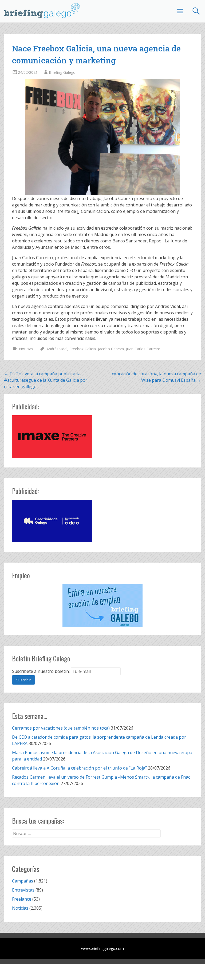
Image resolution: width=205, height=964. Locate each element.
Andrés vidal (56, 348)
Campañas (22, 881)
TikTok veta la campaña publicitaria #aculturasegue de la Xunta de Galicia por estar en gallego (45, 380)
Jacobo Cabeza (111, 348)
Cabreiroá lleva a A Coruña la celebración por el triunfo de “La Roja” (79, 768)
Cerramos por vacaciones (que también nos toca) (61, 728)
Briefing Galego (62, 72)
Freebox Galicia (82, 348)
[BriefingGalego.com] (42, 11)
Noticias (26, 348)
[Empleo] (102, 605)
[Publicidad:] (52, 456)
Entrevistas (23, 890)
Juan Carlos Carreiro (143, 348)
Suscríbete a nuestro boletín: (41, 671)
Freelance (21, 899)
